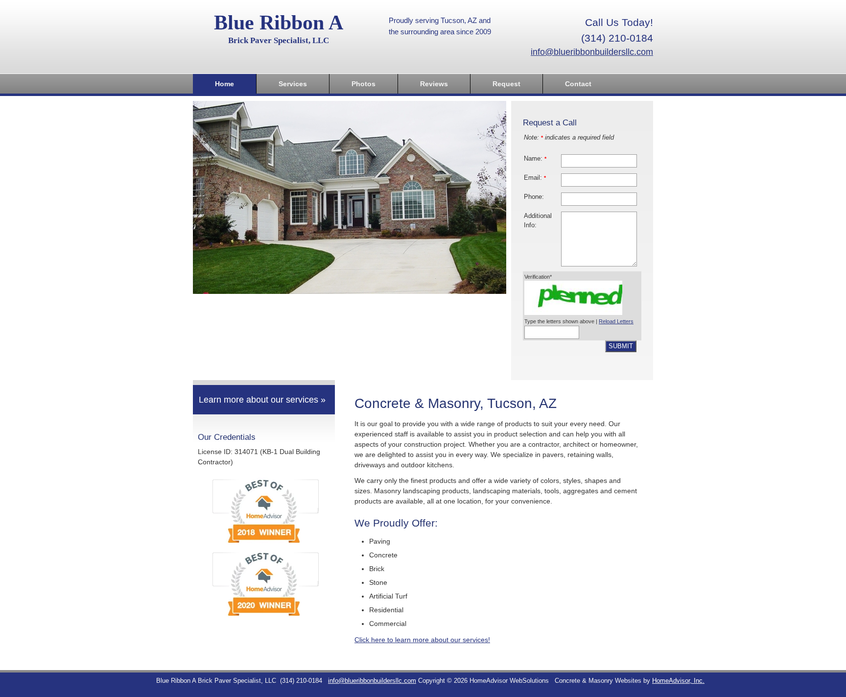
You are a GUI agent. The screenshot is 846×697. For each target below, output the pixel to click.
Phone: (534, 196)
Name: (535, 158)
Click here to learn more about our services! (422, 640)
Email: (535, 177)
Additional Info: (538, 221)
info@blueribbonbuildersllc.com (592, 52)
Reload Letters (616, 321)
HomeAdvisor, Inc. (678, 680)
